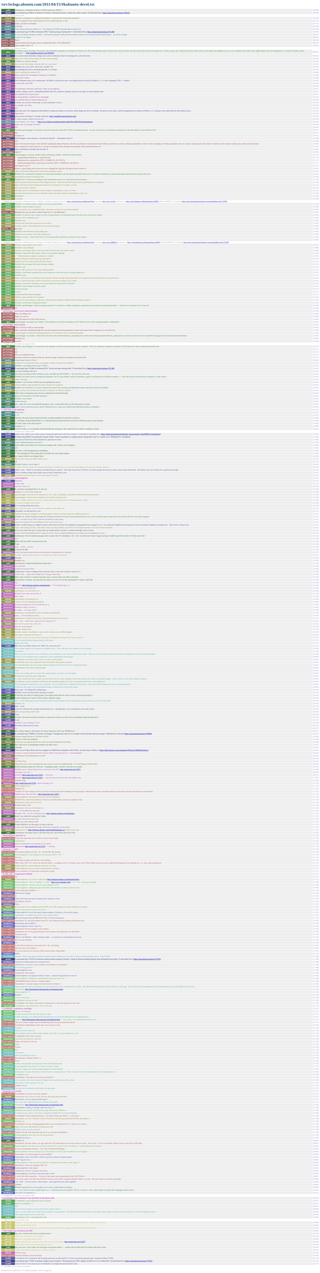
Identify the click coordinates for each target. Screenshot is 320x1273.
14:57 (316, 410)
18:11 (316, 1190)
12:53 (316, 190)
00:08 (316, 10)
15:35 (316, 547)
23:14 (316, 1258)
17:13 (316, 783)
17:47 (316, 951)
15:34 (316, 536)
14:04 (316, 333)
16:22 (316, 725)
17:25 (316, 813)
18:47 (316, 1201)
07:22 (316, 21)
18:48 (316, 1209)
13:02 (316, 218)
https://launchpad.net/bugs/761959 (147, 959)
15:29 (316, 495)
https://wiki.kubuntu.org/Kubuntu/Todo (80, 201)
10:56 (316, 124)
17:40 (316, 893)
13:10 (316, 253)
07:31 (316, 23)
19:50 (316, 1247)
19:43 (316, 1239)
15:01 (316, 429)
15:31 (316, 508)
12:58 (316, 196)
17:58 (316, 1105)
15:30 (316, 506)
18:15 (316, 1193)
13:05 (316, 237)
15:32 (316, 525)
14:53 (316, 379)
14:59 (316, 418)
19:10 (316, 1233)
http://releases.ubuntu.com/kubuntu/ (36, 585)
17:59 (316, 1124)
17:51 (316, 1006)
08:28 (316, 40)
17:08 (316, 780)
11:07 (316, 146)
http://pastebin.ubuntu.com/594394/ (40, 53)
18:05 (316, 1165)
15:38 (316, 558)
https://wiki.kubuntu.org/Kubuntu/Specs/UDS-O (142, 201)
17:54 (316, 1039)
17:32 (316, 841)
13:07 (316, 245)
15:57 (316, 637)
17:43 (316, 915)
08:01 (316, 34)
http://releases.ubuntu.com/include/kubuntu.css (46, 830)
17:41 (316, 896)
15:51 (316, 618)
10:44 (316, 67)
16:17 (316, 717)
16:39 (316, 736)
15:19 (316, 467)
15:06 (316, 445)
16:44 (316, 764)
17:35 (316, 855)
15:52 (316, 621)
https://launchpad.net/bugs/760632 (116, 13)
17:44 (316, 926)
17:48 (316, 956)
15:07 (316, 448)
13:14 (316, 278)
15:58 (316, 648)
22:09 (316, 1255)
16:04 (316, 679)
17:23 (316, 794)
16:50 (316, 772)
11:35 (316, 168)
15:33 (316, 533)
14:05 (316, 336)
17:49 (316, 973)
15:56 (316, 635)
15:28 (316, 486)
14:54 (316, 388)
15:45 (316, 593)
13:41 (316, 303)
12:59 (316, 204)
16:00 (316, 657)
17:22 (316, 786)
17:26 (316, 835)
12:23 (316, 171)
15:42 (316, 585)
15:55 (316, 629)
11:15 (316, 155)
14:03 (316, 330)
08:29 (316, 43)
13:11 (316, 261)
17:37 (316, 863)
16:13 (316, 690)
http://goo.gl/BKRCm (109, 242)
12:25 (316, 174)
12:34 (316, 179)
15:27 (316, 484)
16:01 (316, 659)
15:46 (316, 599)
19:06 (316, 1222)
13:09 (316, 250)
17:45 (316, 932)
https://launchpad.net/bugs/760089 (138, 734)
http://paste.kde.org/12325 (32, 778)
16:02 (316, 668)
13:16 (316, 283)
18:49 (316, 1212)
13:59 (316, 305)
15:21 (316, 470)
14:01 (316, 322)
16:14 (316, 692)
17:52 (316, 1025)
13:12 (316, 272)
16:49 (316, 769)
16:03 (316, 676)
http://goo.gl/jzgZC (109, 201)
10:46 (316, 72)
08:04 (316, 37)
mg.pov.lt (48, 1270)
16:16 (316, 709)
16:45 (316, 767)
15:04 (316, 440)
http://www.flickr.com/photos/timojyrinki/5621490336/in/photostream (65, 122)
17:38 (316, 882)
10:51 (316, 89)
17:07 (316, 778)
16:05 (316, 681)
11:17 (316, 157)
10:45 (316, 69)
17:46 (316, 943)
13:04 (316, 234)
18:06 (316, 1171)
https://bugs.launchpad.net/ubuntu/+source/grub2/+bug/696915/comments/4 (130, 434)
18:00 (316, 1140)
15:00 (316, 423)
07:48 (316, 26)
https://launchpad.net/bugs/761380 (100, 32)
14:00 (316, 314)
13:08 (316, 248)
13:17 (316, 286)
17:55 (316, 1063)
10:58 (316, 138)
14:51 (316, 363)
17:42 (316, 901)
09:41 (316, 52)
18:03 (316, 1151)
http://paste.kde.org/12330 (25, 783)
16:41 (316, 745)
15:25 (316, 475)
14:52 (316, 368)
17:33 (316, 846)
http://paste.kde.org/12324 (32, 775)
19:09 (316, 1231)
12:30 (316, 177)
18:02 (316, 1149)
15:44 (316, 591)
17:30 (316, 838)
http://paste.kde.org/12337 (35, 846)
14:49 (316, 360)
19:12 (316, 1236)
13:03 (316, 223)
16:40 (316, 739)
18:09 (316, 1184)
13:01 (316, 212)
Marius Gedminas (31, 1270)
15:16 (316, 464)
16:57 (316, 775)
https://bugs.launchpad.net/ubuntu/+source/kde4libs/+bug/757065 (204, 201)
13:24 (316, 300)
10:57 (316, 130)
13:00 (316, 207)
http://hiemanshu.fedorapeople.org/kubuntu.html (44, 989)
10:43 (316, 56)
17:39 (316, 890)
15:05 (316, 442)
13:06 (316, 240)
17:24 (316, 800)
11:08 (316, 149)
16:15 (316, 703)
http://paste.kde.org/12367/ (75, 1242)
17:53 (316, 1030)
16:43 (316, 756)
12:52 (316, 182)
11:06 (316, 144)
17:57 (316, 1083)
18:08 (316, 1179)
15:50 (316, 607)
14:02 (316, 325)
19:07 (316, 1228)
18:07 (316, 1176)
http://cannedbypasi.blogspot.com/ (62, 116)
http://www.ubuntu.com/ (60, 882)
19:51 (316, 1250)
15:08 (316, 451)
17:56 (316, 1069)
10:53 (316, 122)
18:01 (316, 1143)
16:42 (316, 753)
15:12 (316, 459)
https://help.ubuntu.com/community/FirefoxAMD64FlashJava (124, 750)
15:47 (316, 604)
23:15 (316, 1264)
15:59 (316, 654)
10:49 (316, 75)
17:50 (316, 984)
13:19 (316, 297)
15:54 (316, 626)
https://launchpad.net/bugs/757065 (138, 1261)
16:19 (316, 723)
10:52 (316, 100)
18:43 (316, 1198)
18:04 (316, 1160)
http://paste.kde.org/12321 (70, 769)
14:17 (316, 346)
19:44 (316, 1242)
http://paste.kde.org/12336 (48, 794)
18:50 (316, 1217)
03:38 (316, 18)
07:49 (316, 29)
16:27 (316, 728)
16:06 (316, 684)
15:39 (316, 563)
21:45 (316, 1253)
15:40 (316, 580)
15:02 (316, 434)
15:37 (316, 552)
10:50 (316, 80)
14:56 (316, 407)
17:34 (316, 849)
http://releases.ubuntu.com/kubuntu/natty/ (63, 879)
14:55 (316, 396)
